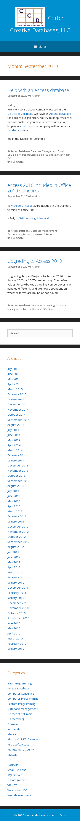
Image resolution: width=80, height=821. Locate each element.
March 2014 (15, 450)
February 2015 (16, 394)
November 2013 (18, 470)
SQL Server (49, 309)
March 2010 (15, 638)
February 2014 (16, 455)
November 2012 (18, 531)
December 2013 (17, 465)
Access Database (20, 151)
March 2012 (15, 572)
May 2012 (13, 562)
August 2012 (15, 547)
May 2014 (13, 440)
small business (29, 126)
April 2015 (13, 384)
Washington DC (17, 790)
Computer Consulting (43, 305)
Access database (60, 113)
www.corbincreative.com (41, 815)
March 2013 (15, 511)
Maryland (43, 218)
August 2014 (15, 425)
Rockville (12, 765)
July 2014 (13, 430)
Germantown (15, 724)
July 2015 (13, 369)
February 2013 (16, 516)
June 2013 (13, 496)
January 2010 (15, 648)
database (13, 130)
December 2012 (17, 526)
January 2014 (15, 460)
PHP (10, 759)
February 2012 (16, 577)
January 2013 (15, 521)
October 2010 (16, 613)
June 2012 (13, 557)
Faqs (63, 815)
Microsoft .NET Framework (24, 739)
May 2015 (13, 379)
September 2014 (18, 420)
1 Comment (17, 161)
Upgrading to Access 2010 (34, 261)
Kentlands (13, 729)
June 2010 (13, 623)
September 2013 (18, 481)
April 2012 (13, 567)
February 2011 (16, 593)
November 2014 (18, 409)
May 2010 (13, 628)
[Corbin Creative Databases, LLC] (30, 17)
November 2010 (18, 608)
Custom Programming (21, 704)
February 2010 (16, 643)
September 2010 (18, 618)
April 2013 (13, 506)
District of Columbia (19, 113)
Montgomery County (20, 749)
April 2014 (13, 445)
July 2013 (13, 491)
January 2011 (15, 598)
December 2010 (17, 603)
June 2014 (13, 435)
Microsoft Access (28, 154)
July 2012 (13, 552)
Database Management (44, 151)
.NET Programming (19, 683)
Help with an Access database (38, 90)
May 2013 (13, 501)
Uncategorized (16, 780)
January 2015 (15, 399)
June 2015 (13, 374)
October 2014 (16, 414)
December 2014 (17, 404)
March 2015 (15, 389)
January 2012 (15, 582)
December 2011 (17, 587)
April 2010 (13, 633)
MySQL (12, 754)
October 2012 (16, 536)
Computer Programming (23, 698)
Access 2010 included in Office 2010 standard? (39, 188)
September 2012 (18, 542)
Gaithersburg (27, 218)
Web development (19, 795)
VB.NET (12, 785)
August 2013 (15, 486)
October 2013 (16, 475)
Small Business (47, 154)
